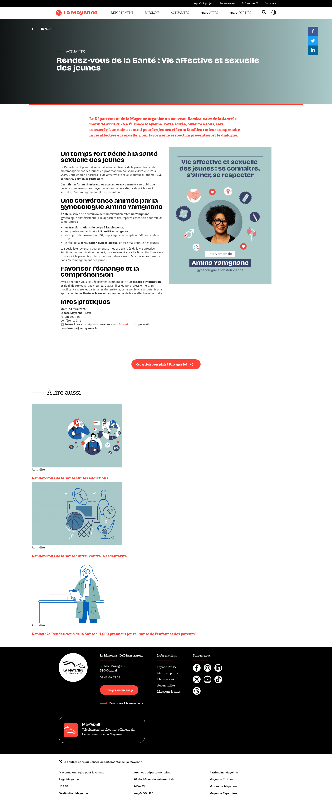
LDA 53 (63, 786)
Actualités (180, 13)
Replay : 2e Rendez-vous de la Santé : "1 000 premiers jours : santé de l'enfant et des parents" (114, 634)
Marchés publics (168, 673)
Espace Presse (167, 667)
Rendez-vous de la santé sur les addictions (70, 478)
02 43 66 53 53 (110, 677)
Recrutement (228, 3)
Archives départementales (152, 772)
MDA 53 (139, 786)
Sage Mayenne (69, 779)
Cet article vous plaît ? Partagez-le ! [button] (161, 364)
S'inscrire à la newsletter (127, 703)
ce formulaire (124, 324)
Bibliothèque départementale (154, 779)
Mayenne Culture (221, 779)
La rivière (270, 3)
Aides (209, 13)
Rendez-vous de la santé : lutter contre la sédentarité (79, 556)
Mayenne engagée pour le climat (81, 772)
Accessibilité (166, 685)
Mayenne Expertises (223, 793)
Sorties (240, 13)
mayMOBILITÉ (143, 793)
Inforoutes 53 (250, 3)
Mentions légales (169, 691)
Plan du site (165, 679)
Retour (45, 28)
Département (122, 13)
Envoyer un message (119, 690)
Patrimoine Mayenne (223, 772)
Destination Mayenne (73, 793)
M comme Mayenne (223, 786)
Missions (152, 13)
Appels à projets (203, 3)
